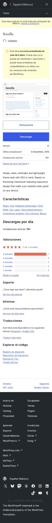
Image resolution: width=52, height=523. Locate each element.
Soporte (7, 430)
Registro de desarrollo (13, 352)
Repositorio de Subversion (16, 355)
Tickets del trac (10, 362)
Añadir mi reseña (11, 275)
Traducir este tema (12, 337)
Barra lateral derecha (32, 210)
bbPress (9, 460)
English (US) (28, 331)
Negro (6, 206)
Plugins (31, 410)
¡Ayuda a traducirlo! (30, 23)
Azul (12, 206)
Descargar (26, 136)
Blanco (43, 213)
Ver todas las (43, 275)
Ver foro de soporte (12, 294)
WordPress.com (13, 450)
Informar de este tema (13, 313)
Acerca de (8, 400)
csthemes (12, 40)
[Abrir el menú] (47, 4)
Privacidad (8, 416)
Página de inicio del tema (15, 163)
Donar (32, 435)
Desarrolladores (11, 435)
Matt (7, 455)
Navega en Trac (10, 359)
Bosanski (15, 331)
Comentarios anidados (13, 213)
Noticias (7, 405)
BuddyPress (11, 465)
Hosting (7, 410)
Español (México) (19, 478)
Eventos (31, 430)
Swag (31, 440)
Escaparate (33, 400)
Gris (11, 210)
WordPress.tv (11, 440)
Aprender (7, 425)
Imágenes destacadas (25, 206)
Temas (6, 13)
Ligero (17, 210)
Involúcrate (33, 425)
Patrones (32, 416)
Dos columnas (32, 213)
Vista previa (26, 125)
